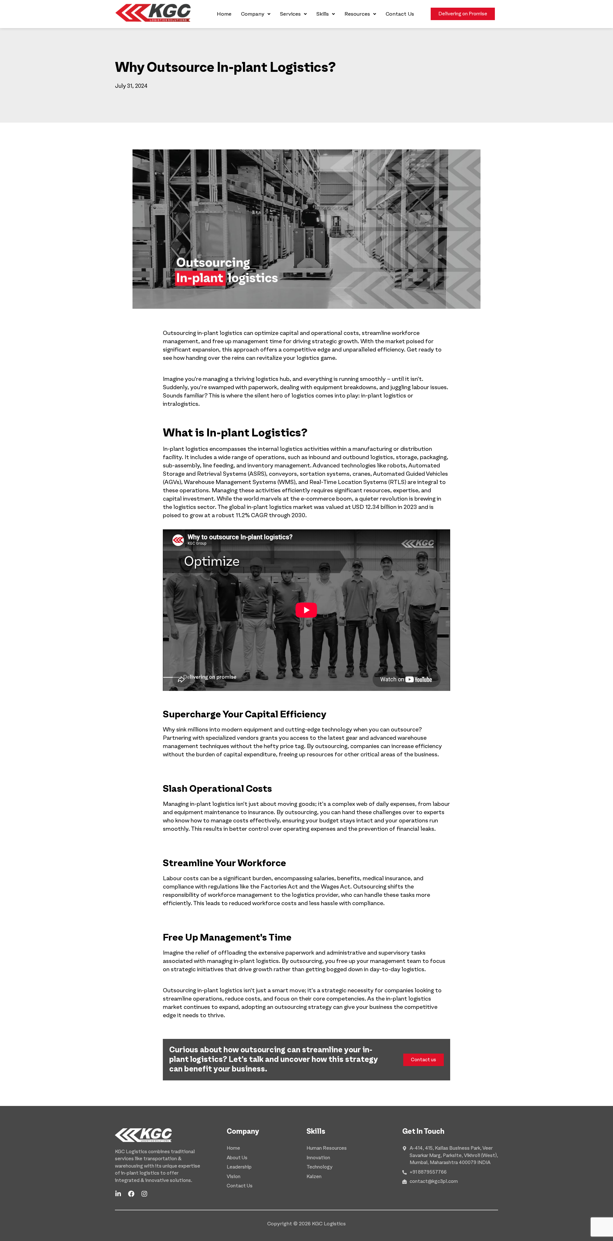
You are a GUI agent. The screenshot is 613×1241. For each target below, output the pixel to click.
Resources (357, 14)
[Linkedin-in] (118, 1194)
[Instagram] (144, 1194)
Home (224, 14)
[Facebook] (131, 1194)
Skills (322, 14)
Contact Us (400, 14)
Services (290, 14)
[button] (255, 14)
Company (252, 14)
